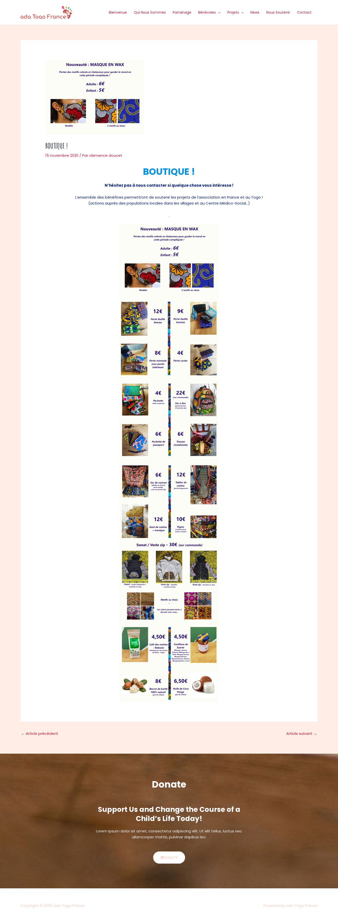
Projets (233, 12)
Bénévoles (207, 12)
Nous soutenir (278, 12)
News (254, 12)
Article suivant (301, 733)
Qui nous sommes (150, 12)
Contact (304, 12)
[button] (218, 12)
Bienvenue (118, 12)
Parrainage (182, 12)
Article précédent (39, 733)
